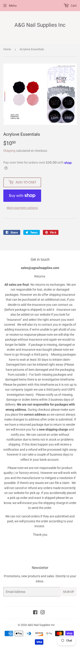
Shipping (9, 150)
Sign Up (68, 592)
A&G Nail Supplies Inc (40, 25)
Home (7, 49)
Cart (73, 5)
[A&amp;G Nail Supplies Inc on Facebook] (35, 613)
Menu (13, 5)
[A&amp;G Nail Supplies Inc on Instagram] (42, 613)
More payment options (22, 208)
